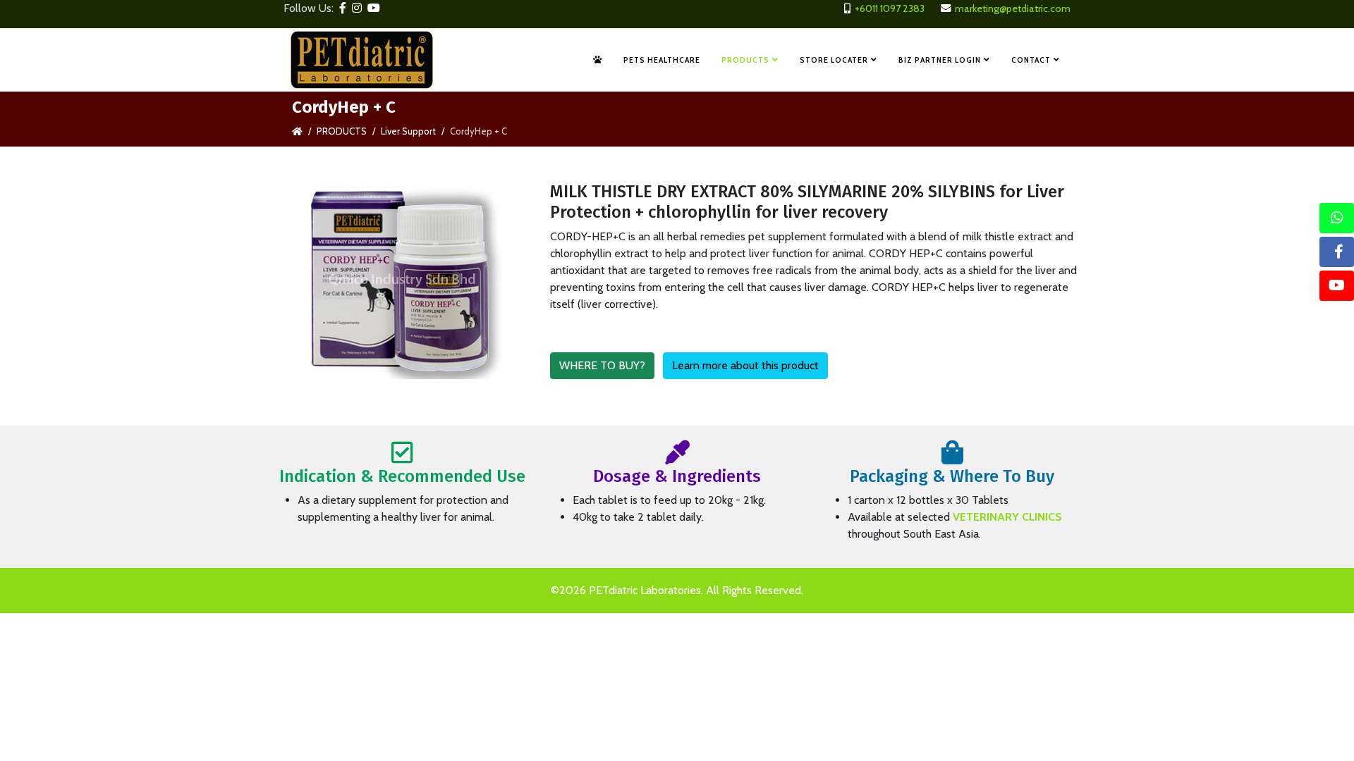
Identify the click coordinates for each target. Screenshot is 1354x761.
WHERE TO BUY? (602, 365)
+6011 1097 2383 (890, 8)
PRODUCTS (745, 59)
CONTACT (1031, 59)
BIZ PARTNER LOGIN (939, 59)
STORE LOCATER (834, 59)
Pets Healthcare (661, 59)
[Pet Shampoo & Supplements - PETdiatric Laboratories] (598, 60)
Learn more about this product (745, 365)
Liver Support (408, 131)
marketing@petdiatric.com (1013, 8)
